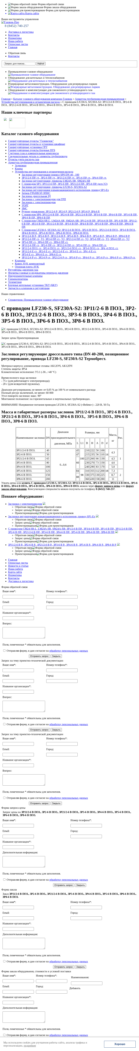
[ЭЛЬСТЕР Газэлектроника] (16, 127)
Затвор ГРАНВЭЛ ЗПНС (36, 193)
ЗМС (24, 208)
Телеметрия (15, 282)
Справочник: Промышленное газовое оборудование (38, 299)
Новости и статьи (18, 565)
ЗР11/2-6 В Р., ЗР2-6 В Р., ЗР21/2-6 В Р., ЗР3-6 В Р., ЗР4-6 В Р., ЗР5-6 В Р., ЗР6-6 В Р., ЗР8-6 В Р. (76, 236)
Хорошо (119, 1044)
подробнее (30, 1045)
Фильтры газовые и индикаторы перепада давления (38, 272)
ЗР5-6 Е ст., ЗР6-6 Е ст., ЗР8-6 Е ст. (42, 254)
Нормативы (15, 38)
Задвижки (20, 165)
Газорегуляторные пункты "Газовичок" (31, 141)
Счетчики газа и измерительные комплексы (33, 153)
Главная (12, 47)
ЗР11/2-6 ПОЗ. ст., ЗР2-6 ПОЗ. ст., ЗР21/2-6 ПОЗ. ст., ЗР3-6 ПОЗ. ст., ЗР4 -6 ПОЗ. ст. (70, 248)
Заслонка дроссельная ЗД (36, 196)
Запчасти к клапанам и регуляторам (28, 288)
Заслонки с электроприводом (39, 202)
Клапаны (20, 260)
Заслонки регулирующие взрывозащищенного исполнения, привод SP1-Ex (65, 190)
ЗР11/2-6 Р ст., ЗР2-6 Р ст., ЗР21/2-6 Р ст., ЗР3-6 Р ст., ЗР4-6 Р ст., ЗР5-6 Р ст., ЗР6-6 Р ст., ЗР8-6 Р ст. (78, 257)
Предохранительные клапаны (25, 275)
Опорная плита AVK (27, 266)
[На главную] (10, 22)
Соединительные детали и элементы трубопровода (37, 156)
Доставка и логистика (21, 31)
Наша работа (15, 41)
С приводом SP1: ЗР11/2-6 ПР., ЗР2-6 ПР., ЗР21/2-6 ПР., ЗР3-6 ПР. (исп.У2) (64, 183)
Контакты (13, 35)
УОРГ (25, 205)
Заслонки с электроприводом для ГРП (44, 199)
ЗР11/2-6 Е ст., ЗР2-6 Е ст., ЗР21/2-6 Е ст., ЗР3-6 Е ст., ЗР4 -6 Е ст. (59, 251)
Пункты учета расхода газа (23, 159)
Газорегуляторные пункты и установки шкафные (36, 144)
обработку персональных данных (68, 650)
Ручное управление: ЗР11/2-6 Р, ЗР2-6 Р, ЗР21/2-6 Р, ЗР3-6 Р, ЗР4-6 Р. (61, 211)
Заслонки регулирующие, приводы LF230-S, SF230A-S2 (54, 187)
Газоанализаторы (18, 279)
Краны (19, 168)
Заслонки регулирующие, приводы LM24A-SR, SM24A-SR (56, 180)
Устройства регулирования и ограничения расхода (30, 102)
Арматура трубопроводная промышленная (99, 98)
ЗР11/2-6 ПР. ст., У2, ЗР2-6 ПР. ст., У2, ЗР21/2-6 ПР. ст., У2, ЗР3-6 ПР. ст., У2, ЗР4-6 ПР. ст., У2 (76, 239)
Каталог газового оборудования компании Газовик (42, 98)
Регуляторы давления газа (23, 269)
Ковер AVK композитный (30, 263)
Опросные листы (18, 44)
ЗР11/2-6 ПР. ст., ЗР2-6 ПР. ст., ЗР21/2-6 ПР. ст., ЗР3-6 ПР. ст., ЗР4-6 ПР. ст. (64, 177)
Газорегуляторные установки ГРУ (27, 147)
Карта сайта (15, 572)
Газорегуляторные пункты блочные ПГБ (31, 150)
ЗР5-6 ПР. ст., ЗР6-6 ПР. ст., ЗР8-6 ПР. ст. (45, 242)
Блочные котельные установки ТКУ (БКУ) (32, 285)
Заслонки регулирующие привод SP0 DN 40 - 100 (50, 174)
